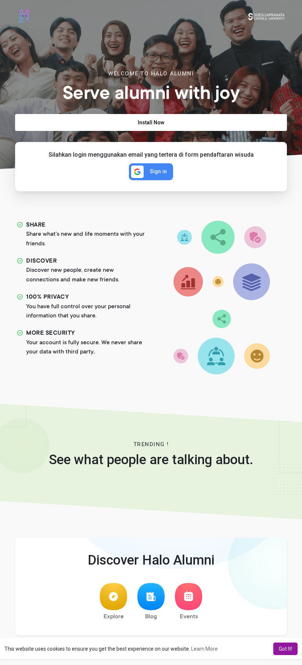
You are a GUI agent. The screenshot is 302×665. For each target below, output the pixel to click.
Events (189, 617)
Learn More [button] (204, 649)
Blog (151, 617)
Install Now (151, 122)
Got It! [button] (285, 649)
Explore (113, 617)
